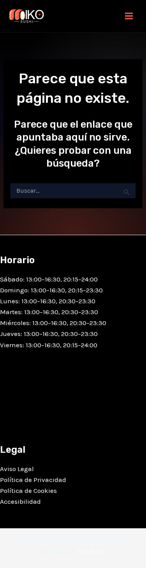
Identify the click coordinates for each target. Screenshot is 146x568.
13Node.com (92, 552)
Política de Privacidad (33, 480)
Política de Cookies (28, 490)
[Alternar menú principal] (129, 16)
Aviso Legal (17, 469)
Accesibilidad (20, 501)
